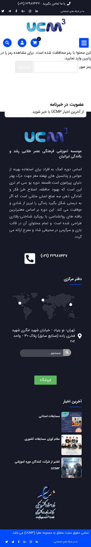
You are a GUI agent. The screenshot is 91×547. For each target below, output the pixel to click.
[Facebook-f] (18, 541)
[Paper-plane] (12, 541)
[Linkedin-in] (37, 541)
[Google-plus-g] (25, 541)
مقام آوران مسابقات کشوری (42, 439)
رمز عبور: (84, 67)
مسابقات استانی (49, 416)
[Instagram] (31, 541)
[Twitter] (6, 541)
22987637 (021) (54, 256)
